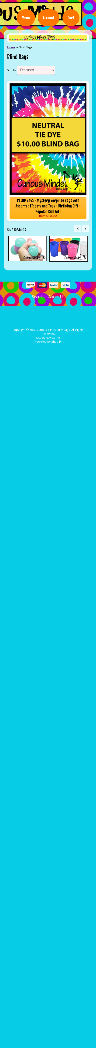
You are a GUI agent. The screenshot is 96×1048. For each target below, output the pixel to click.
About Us (56, 297)
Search (38, 297)
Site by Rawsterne (48, 338)
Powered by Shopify (48, 342)
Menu (26, 17)
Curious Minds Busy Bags (53, 330)
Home (11, 47)
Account (48, 17)
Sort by (11, 70)
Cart (71, 17)
